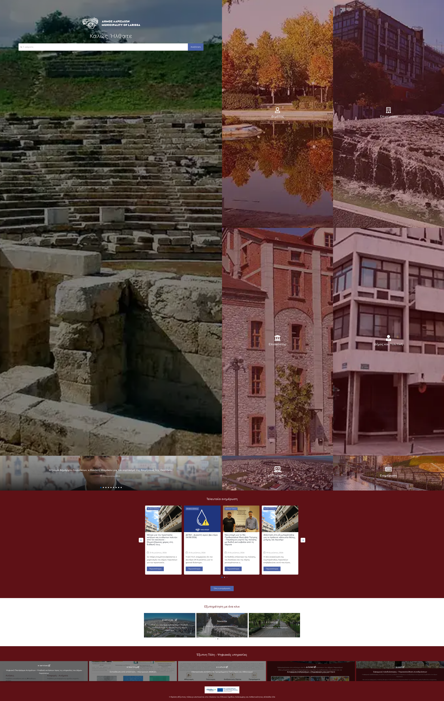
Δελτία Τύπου (231, 509)
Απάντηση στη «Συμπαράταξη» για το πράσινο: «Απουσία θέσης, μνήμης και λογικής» (280, 537)
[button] (100, 487)
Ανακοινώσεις (153, 509)
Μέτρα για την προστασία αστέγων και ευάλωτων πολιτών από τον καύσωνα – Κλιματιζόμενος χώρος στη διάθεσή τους (162, 540)
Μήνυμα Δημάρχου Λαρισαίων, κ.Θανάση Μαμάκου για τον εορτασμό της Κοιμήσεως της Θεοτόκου (111, 470)
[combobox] (103, 47)
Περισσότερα (155, 569)
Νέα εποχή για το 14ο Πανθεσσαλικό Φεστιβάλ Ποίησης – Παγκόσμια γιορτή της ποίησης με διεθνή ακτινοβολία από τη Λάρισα (241, 540)
